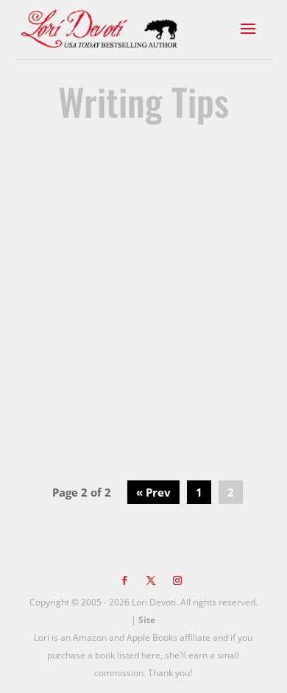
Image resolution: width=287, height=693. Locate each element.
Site (146, 620)
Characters (212, 263)
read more (143, 422)
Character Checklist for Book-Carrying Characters (143, 212)
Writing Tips (106, 275)
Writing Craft (146, 263)
